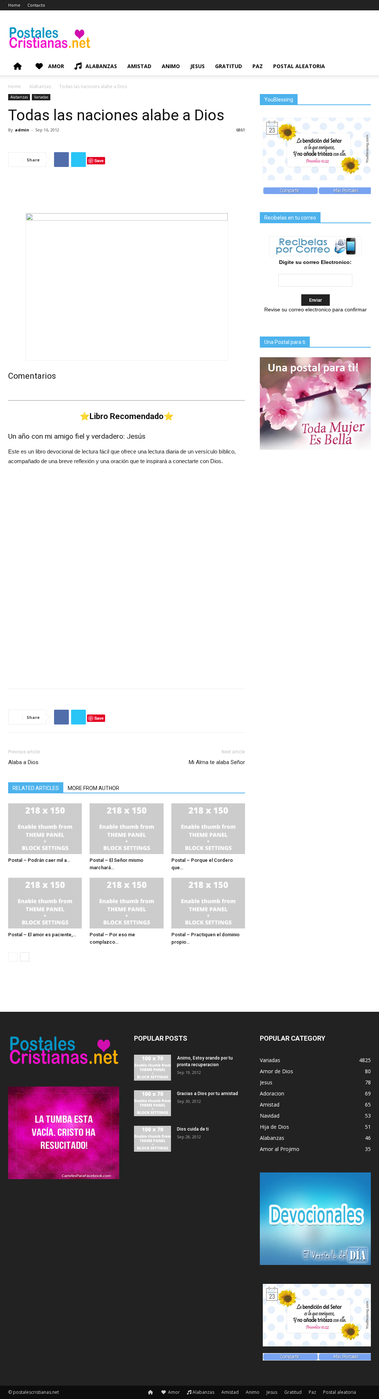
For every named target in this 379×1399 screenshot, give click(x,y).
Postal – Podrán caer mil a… (39, 860)
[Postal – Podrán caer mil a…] (45, 828)
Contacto (36, 5)
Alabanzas (101, 66)
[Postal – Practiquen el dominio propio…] (208, 903)
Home (14, 5)
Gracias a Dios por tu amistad (207, 1093)
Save (99, 160)
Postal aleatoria (299, 66)
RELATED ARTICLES (36, 788)
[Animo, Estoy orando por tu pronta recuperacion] (152, 1068)
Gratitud (228, 66)
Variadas (41, 97)
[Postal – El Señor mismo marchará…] (126, 828)
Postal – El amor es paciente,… (42, 934)
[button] (362, 66)
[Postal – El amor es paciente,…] (45, 903)
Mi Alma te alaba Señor (217, 762)
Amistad (139, 66)
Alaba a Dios (23, 762)
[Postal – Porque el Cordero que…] (208, 828)
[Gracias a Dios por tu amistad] (152, 1103)
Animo (171, 66)
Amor (55, 66)
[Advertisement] (126, 192)
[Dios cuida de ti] (152, 1139)
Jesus (197, 66)
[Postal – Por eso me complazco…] (126, 903)
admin (22, 130)
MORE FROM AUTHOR (93, 788)
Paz (257, 66)
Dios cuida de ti (193, 1129)
